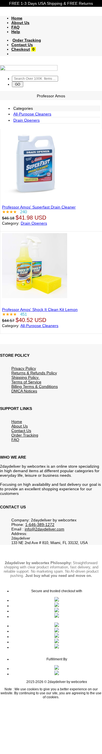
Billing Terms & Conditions (34, 386)
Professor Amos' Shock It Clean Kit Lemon (40, 309)
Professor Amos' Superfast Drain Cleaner (39, 207)
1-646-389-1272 (39, 524)
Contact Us (22, 44)
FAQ (15, 27)
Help (15, 31)
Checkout (20, 49)
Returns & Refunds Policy (34, 373)
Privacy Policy (23, 368)
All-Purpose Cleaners (32, 114)
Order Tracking (26, 40)
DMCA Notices (24, 391)
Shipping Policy (25, 377)
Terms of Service (26, 382)
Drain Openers (26, 120)
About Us (20, 22)
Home (16, 18)
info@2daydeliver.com (44, 529)
